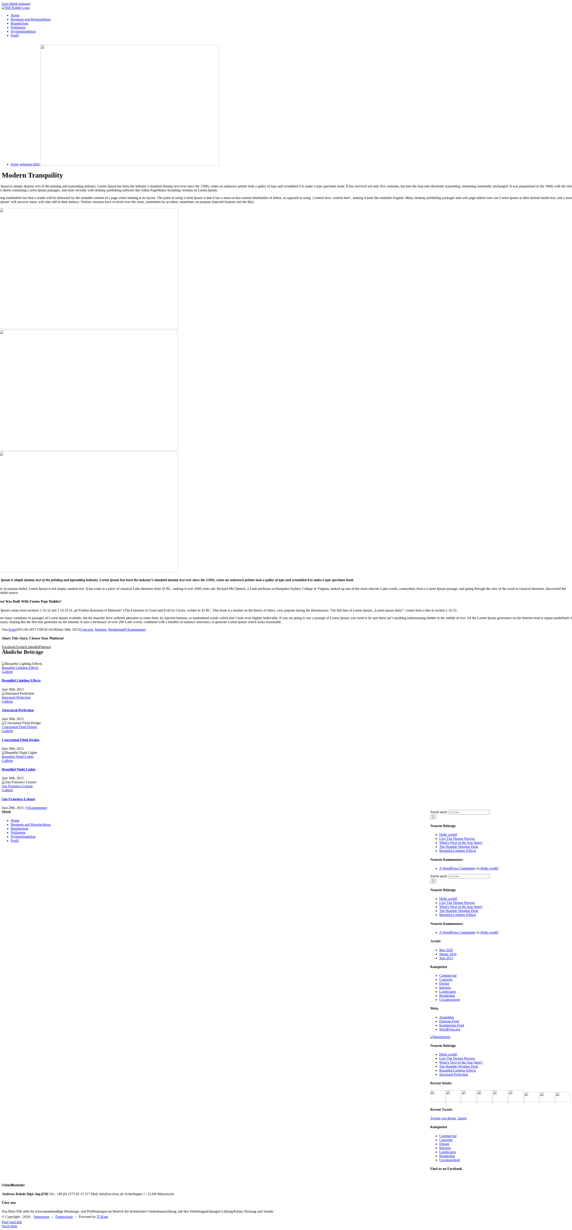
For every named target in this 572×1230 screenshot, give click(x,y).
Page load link (12, 1222)
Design (444, 983)
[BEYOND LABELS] (469, 1101)
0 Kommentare (135, 629)
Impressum (41, 1217)
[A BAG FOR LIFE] (454, 1101)
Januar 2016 (447, 954)
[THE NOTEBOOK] (516, 1101)
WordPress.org (449, 1029)
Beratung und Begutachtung (30, 824)
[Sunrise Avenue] (532, 1101)
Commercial (447, 975)
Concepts (86, 629)
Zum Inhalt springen (16, 4)
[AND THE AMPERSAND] (485, 1101)
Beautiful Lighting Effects (20, 668)
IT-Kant (102, 1217)
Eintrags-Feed (449, 1021)
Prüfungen (18, 832)
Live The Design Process (457, 838)
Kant (11, 629)
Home (15, 820)
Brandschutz (19, 828)
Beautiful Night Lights (18, 757)
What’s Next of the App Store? (461, 842)
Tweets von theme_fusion (448, 1118)
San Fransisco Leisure (17, 786)
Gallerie (7, 672)
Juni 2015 (446, 958)
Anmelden (446, 1017)
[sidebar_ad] (440, 1037)
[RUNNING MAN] (501, 1101)
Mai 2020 (446, 950)
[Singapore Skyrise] (547, 1101)
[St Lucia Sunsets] (562, 1101)
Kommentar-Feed (451, 1025)
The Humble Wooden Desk (458, 847)
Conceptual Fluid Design (19, 727)
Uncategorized (449, 1000)
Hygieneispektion (23, 836)
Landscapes (447, 991)
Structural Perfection (16, 697)
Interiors (101, 629)
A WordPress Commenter (457, 868)
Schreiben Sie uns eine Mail (542, 1215)
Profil (15, 840)
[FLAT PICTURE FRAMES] (438, 1101)
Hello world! (448, 834)
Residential (116, 629)
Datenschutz (64, 1217)
